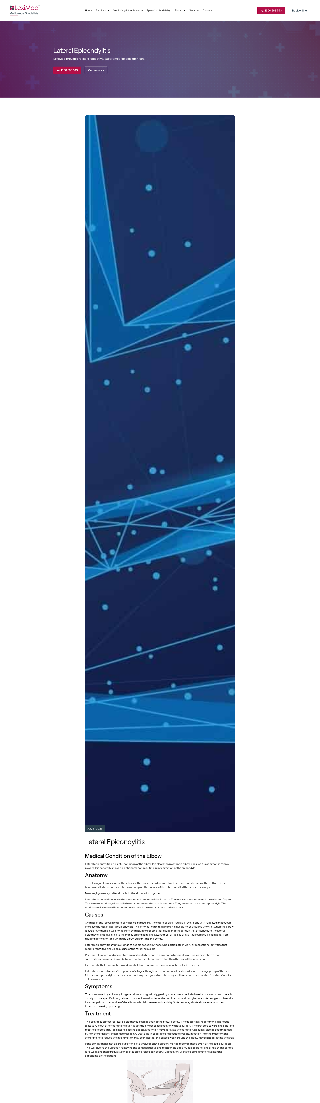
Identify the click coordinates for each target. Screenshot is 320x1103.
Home (88, 10)
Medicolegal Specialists (126, 10)
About (178, 10)
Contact (207, 10)
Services (101, 10)
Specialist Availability (158, 10)
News (192, 10)
